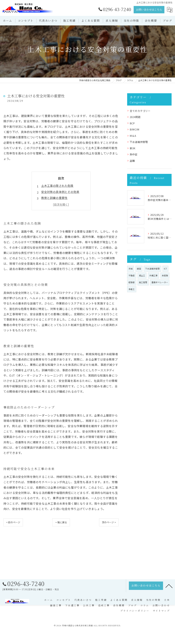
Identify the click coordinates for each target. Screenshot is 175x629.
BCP (132, 123)
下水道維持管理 (139, 142)
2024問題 (135, 117)
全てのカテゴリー (140, 111)
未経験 (165, 275)
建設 (139, 268)
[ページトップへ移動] (169, 585)
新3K (133, 148)
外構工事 (153, 275)
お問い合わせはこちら (149, 9)
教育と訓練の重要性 (54, 198)
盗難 (132, 160)
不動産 (132, 275)
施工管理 (143, 282)
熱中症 (134, 154)
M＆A (133, 135)
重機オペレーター (159, 282)
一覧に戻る (61, 522)
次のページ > (109, 522)
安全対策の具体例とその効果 (60, 192)
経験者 (132, 282)
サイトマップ (161, 610)
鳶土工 (142, 275)
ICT (165, 268)
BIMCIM (134, 129)
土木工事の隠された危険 (57, 186)
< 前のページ (13, 522)
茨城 (131, 268)
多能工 (132, 289)
